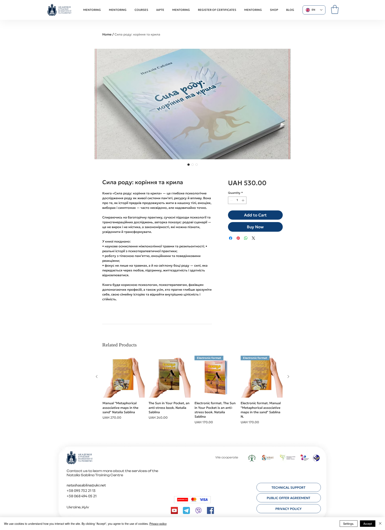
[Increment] (243, 200)
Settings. (348, 524)
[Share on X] (253, 238)
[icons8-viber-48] (198, 510)
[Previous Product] (96, 376)
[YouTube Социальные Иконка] (174, 510)
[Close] (380, 523)
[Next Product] (288, 376)
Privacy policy (158, 524)
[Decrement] (231, 200)
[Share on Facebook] (230, 238)
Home (106, 34)
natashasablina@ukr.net (86, 485)
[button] (334, 9)
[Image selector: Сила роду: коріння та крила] (188, 164)
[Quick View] (123, 377)
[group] (192, 394)
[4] (186, 510)
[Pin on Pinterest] (238, 238)
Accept (367, 524)
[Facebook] (210, 510)
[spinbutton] (237, 200)
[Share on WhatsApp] (245, 238)
